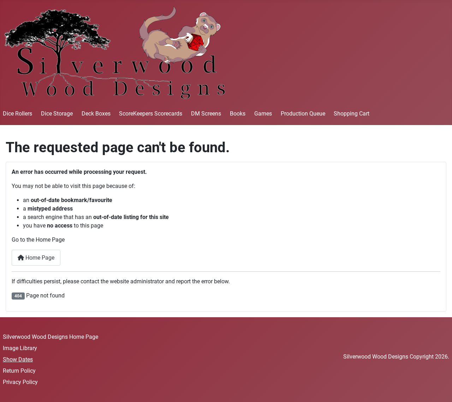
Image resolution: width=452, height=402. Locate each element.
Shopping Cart (351, 113)
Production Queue (303, 113)
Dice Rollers (17, 113)
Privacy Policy (20, 382)
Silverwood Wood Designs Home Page (50, 336)
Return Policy (19, 370)
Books (237, 113)
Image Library (20, 348)
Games (263, 113)
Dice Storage (57, 113)
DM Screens (206, 113)
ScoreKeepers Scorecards (150, 113)
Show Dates (18, 359)
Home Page (39, 257)
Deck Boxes (96, 113)
